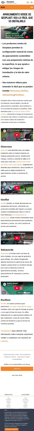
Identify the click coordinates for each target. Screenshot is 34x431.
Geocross (14, 91)
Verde (8, 404)
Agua (8, 398)
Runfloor (19, 95)
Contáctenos (6, 331)
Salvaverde (7, 95)
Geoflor (24, 91)
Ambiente (8, 405)
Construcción (26, 401)
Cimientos (8, 401)
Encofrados (8, 399)
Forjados (9, 402)
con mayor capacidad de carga (20, 306)
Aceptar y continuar (11, 429)
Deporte (8, 407)
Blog (3, 7)
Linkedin (4, 341)
